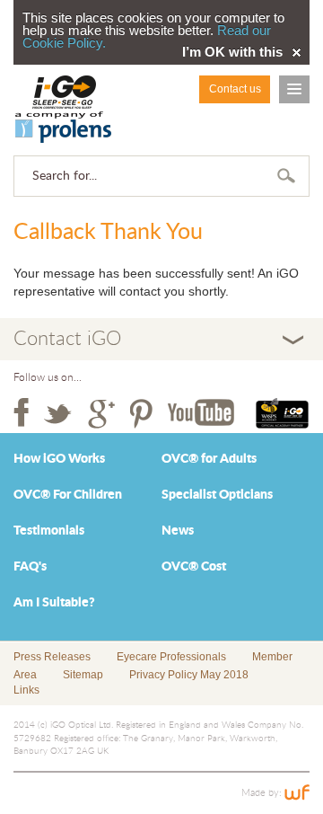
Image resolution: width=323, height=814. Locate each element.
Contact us (235, 89)
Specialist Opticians (217, 495)
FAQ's (30, 567)
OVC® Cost (194, 567)
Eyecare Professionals (171, 656)
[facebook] (21, 413)
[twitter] (58, 413)
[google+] (101, 413)
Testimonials (48, 531)
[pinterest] (141, 413)
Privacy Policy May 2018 (189, 674)
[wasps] (282, 413)
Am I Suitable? (54, 603)
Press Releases (52, 656)
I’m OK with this (232, 52)
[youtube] (201, 413)
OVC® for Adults (209, 459)
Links (26, 690)
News (178, 531)
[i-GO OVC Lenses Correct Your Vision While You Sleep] (63, 109)
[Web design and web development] (297, 793)
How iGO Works (59, 459)
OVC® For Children (67, 495)
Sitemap (83, 674)
